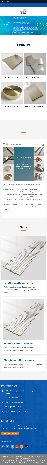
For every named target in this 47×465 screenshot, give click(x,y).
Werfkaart (19, 458)
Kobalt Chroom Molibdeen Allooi (18, 283)
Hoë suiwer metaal (35, 460)
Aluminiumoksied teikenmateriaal (19, 360)
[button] (15, 32)
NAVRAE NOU (10, 433)
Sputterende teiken (22, 460)
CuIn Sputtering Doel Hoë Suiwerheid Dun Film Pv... (12, 77)
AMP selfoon (27, 458)
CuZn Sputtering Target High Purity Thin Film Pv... (12, 106)
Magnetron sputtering (37, 463)
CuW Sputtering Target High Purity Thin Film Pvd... (35, 106)
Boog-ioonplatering (8, 460)
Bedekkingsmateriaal (22, 463)
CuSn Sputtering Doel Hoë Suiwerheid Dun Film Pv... (35, 77)
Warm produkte (39, 456)
